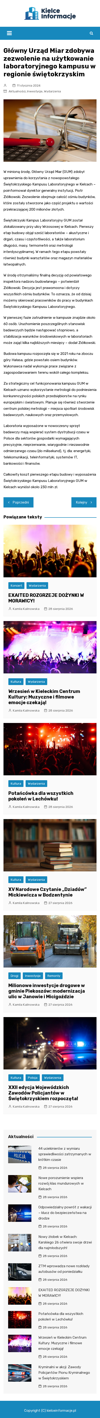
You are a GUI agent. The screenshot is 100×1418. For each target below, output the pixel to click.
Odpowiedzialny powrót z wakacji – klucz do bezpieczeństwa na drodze (65, 1212)
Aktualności (17, 91)
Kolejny (81, 502)
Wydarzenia (52, 91)
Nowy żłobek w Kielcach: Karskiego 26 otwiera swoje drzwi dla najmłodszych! (65, 1242)
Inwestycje (35, 91)
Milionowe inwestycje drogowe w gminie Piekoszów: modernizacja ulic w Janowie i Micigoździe (46, 991)
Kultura (16, 681)
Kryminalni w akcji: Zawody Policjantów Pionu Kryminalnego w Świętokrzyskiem (64, 1372)
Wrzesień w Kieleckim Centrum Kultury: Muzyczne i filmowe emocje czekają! (44, 697)
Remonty (53, 976)
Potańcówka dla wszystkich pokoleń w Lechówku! (40, 796)
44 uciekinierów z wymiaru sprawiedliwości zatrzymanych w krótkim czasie (64, 1154)
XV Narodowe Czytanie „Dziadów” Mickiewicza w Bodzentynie (47, 892)
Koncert (16, 585)
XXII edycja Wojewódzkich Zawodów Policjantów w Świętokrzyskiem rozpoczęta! (43, 1093)
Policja (32, 1077)
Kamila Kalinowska (26, 609)
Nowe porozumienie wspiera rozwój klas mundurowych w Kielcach (61, 1183)
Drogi (14, 976)
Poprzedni (21, 502)
